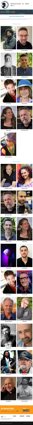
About (23, 3)
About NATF (14, 416)
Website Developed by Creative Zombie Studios (28, 423)
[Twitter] (26, 410)
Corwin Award (27, 3)
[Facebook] (24, 410)
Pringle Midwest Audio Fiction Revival (16, 3)
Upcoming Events (22, 416)
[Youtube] (28, 410)
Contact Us (12, 5)
